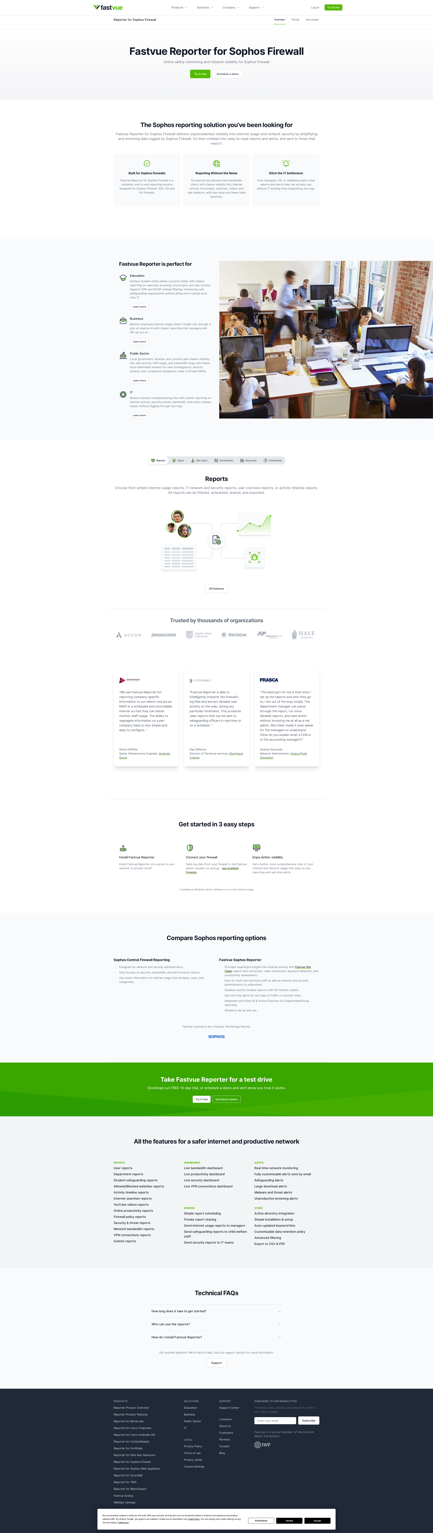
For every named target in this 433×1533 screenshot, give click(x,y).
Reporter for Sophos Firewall (132, 1461)
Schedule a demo (228, 74)
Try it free (200, 74)
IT (185, 1428)
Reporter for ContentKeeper (132, 1441)
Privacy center (193, 1459)
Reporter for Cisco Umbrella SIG (134, 1434)
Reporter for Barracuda (128, 1421)
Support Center (229, 1407)
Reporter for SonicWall (128, 1475)
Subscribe (308, 1420)
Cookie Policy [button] (194, 1519)
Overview (279, 19)
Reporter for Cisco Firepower (132, 1428)
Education (190, 1407)
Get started (312, 19)
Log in (315, 7)
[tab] (158, 460)
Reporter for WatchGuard (130, 1489)
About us (225, 1426)
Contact (224, 1446)
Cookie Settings (194, 1466)
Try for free (333, 7)
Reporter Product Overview (131, 1407)
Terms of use (192, 1453)
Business (189, 1414)
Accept (317, 1521)
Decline (289, 1521)
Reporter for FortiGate (128, 1448)
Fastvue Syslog (123, 1495)
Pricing (295, 19)
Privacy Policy (193, 1446)
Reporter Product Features (131, 1414)
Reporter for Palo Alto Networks (134, 1455)
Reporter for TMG (125, 1482)
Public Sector (192, 1421)
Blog (222, 1453)
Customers (226, 1432)
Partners (224, 1439)
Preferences (261, 1521)
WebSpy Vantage (124, 1502)
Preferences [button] (123, 1522)
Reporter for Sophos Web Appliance (137, 1468)
